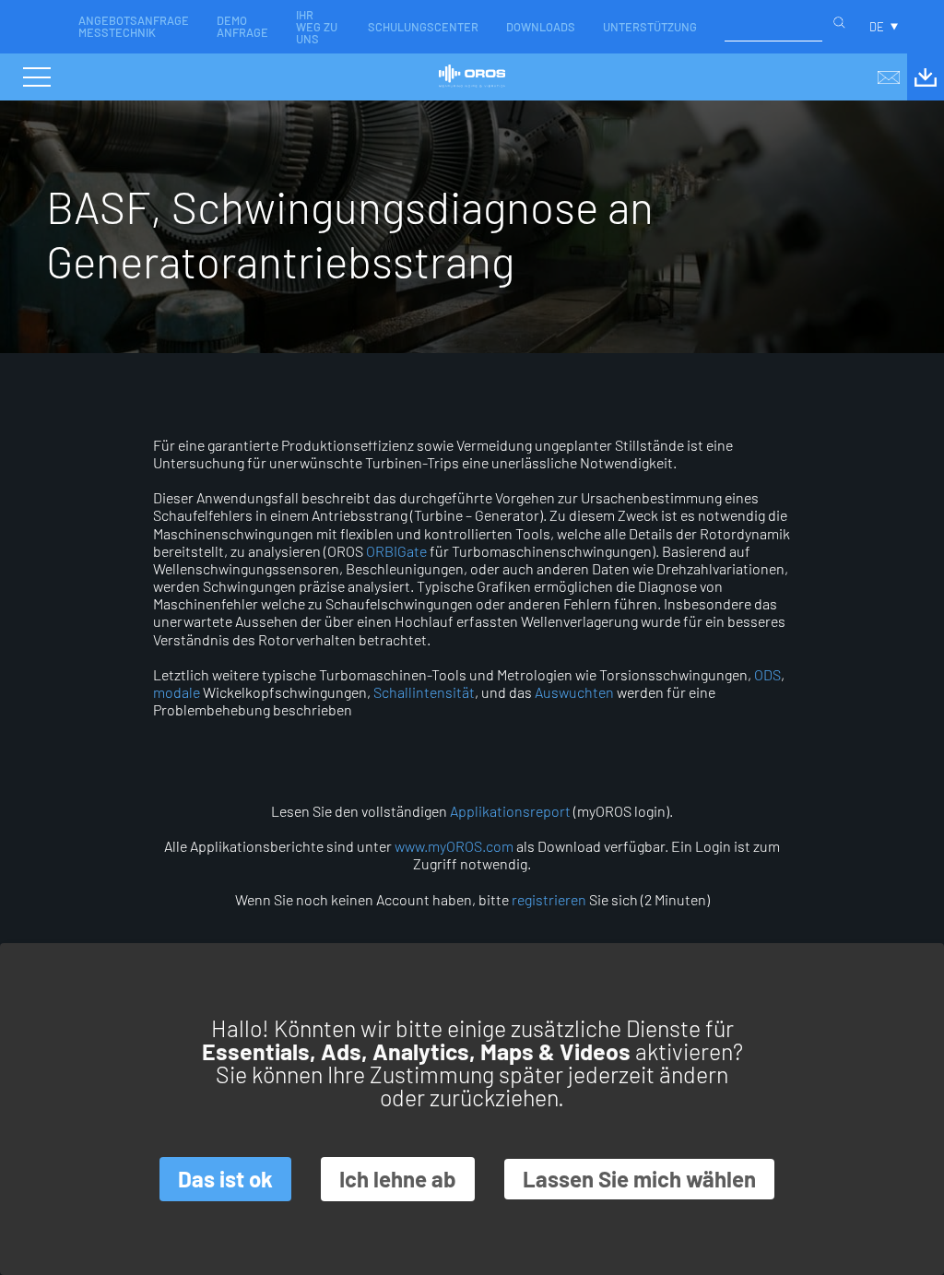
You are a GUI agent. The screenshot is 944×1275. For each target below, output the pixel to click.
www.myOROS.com (454, 846)
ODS (767, 674)
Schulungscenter (423, 26)
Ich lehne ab (397, 1178)
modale (176, 692)
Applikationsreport (510, 811)
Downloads (540, 26)
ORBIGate (396, 551)
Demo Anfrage (242, 26)
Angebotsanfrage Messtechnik (133, 26)
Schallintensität (424, 692)
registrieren (549, 899)
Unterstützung (650, 26)
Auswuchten (574, 692)
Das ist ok (225, 1178)
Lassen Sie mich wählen (639, 1178)
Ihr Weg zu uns (316, 26)
